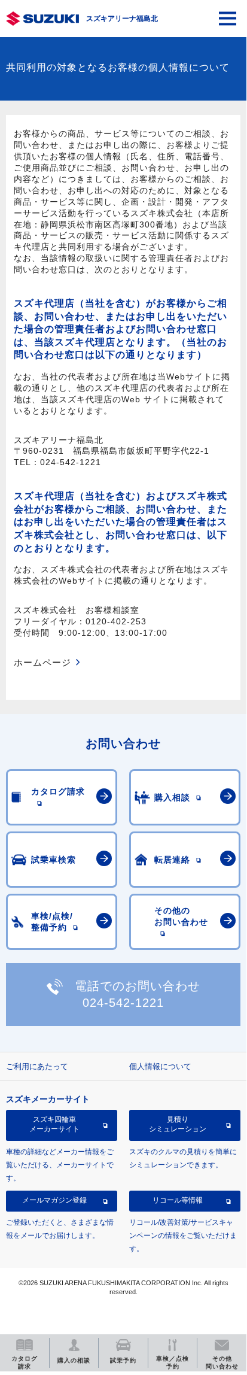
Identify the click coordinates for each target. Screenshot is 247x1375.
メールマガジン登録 (54, 1200)
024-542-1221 (70, 462)
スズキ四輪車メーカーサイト (54, 1124)
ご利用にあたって (37, 1066)
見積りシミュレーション (177, 1124)
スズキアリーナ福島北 (122, 18)
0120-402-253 (116, 621)
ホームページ (42, 662)
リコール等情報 (178, 1200)
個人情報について (160, 1066)
